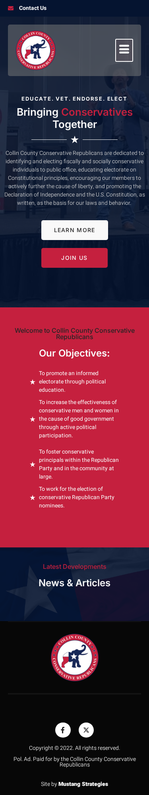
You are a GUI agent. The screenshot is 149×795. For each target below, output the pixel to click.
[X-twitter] (86, 730)
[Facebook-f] (62, 730)
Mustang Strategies (83, 784)
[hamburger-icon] (124, 50)
